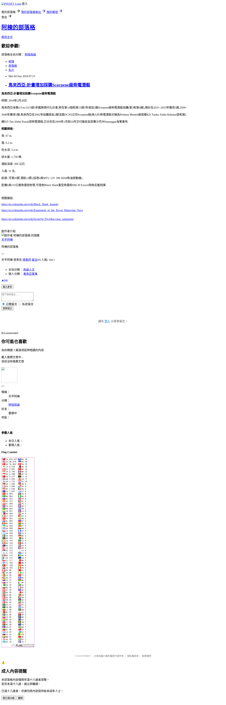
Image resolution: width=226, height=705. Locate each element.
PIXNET (87, 656)
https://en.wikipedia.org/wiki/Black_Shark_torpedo (29, 204)
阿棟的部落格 (18, 27)
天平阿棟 (7, 239)
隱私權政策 (133, 656)
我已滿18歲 (8, 698)
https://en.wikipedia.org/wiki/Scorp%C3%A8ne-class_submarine (37, 219)
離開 (20, 698)
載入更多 (7, 287)
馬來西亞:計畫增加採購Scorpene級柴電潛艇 (49, 85)
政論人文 (29, 269)
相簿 (11, 61)
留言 (34, 259)
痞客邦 (27, 259)
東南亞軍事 (30, 273)
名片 (11, 70)
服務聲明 (146, 656)
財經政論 (30, 54)
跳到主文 (7, 37)
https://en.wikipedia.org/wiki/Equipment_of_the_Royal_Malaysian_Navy (42, 210)
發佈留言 (7, 308)
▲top (4, 280)
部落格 (12, 65)
